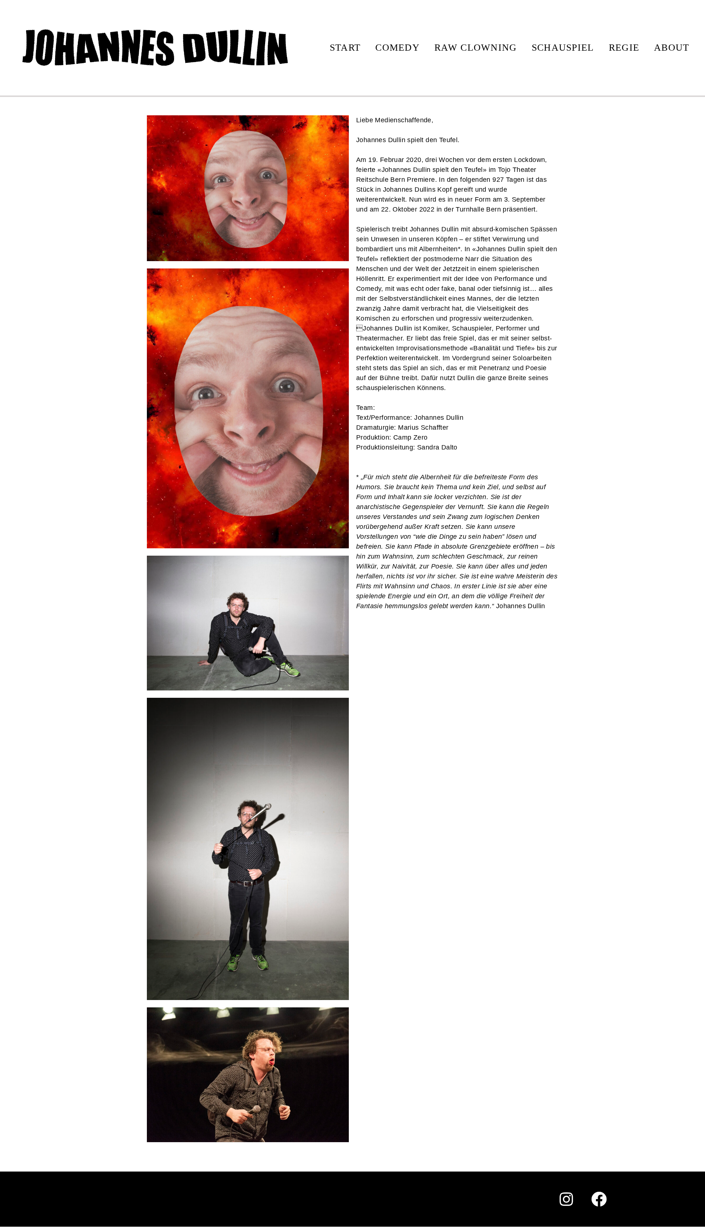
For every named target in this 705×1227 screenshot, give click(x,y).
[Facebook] (599, 1199)
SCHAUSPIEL (563, 47)
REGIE (624, 47)
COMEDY (397, 47)
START (345, 47)
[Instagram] (566, 1199)
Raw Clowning (475, 47)
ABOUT (672, 47)
